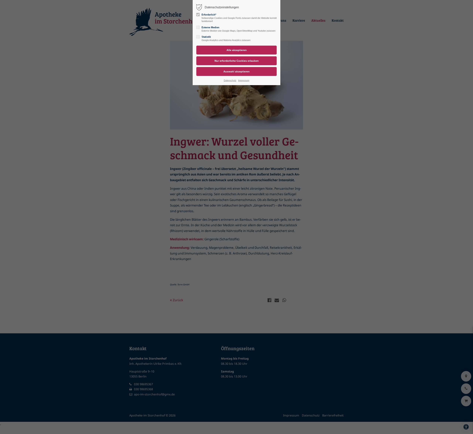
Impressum (243, 80)
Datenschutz (230, 80)
